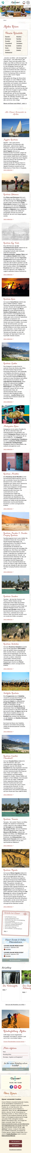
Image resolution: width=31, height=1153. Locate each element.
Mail (15, 1082)
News (4, 1051)
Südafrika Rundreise (11, 693)
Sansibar (18, 41)
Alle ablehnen (15, 1145)
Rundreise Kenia (9, 299)
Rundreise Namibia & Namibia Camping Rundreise (15, 534)
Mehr (5, 931)
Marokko (18, 36)
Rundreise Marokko (11, 474)
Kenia (6, 48)
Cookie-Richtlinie (11, 1134)
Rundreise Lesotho (10, 363)
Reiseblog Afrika (7, 1054)
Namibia (18, 39)
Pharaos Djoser (19, 163)
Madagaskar (8, 52)
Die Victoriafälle (10, 986)
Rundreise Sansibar (10, 596)
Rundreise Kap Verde (11, 243)
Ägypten (7, 36)
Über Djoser (10, 1093)
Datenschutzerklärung (8, 1135)
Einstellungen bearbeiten (15, 1149)
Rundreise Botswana (11, 194)
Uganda (18, 50)
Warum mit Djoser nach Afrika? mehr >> (15, 103)
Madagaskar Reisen (11, 426)
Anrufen (11, 1082)
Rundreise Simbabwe (11, 644)
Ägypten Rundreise (10, 139)
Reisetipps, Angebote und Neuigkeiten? (13, 1057)
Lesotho (7, 50)
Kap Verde (8, 45)
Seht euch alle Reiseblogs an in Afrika (14, 1004)
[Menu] (28, 2)
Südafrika (19, 45)
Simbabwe (19, 43)
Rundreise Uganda (10, 870)
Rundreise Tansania (10, 819)
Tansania (18, 48)
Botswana (8, 39)
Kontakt (20, 1082)
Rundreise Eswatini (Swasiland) (10, 757)
